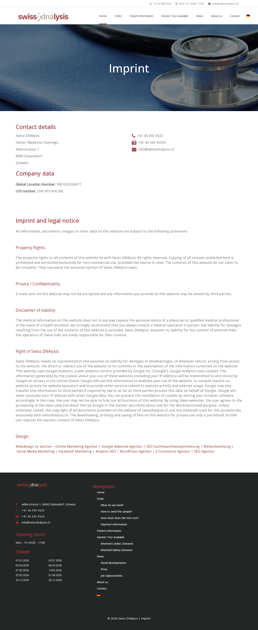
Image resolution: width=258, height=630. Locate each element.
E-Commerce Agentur (172, 451)
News (100, 556)
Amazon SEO (106, 451)
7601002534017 (68, 184)
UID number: (26, 191)
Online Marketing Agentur (76, 446)
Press (104, 569)
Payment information (114, 524)
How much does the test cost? (120, 518)
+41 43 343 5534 (33, 516)
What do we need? (112, 505)
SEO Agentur (204, 451)
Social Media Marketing (36, 451)
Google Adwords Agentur (122, 446)
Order (100, 498)
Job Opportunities (111, 575)
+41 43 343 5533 (162, 3)
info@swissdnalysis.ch (225, 3)
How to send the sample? (116, 511)
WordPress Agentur (136, 451)
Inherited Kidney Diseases (116, 550)
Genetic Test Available (110, 537)
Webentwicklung (217, 446)
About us (102, 582)
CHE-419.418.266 (50, 191)
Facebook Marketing (75, 451)
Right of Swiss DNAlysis (37, 351)
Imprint (146, 618)
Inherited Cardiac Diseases (117, 543)
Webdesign (25, 446)
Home (100, 492)
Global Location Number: (36, 184)
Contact (102, 588)
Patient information (109, 531)
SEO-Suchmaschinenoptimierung (173, 446)
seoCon (46, 446)
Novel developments (113, 563)
